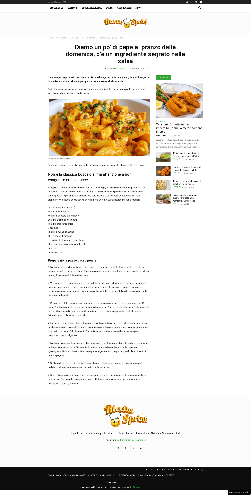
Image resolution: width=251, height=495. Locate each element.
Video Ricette (123, 8)
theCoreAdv (135, 487)
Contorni (73, 8)
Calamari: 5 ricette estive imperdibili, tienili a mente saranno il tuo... (179, 128)
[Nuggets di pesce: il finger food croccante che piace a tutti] (163, 171)
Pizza (109, 8)
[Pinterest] (191, 2)
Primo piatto (61, 38)
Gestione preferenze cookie (239, 492)
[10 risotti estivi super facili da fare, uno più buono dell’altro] (163, 157)
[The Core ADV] (111, 483)
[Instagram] (186, 2)
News (139, 8)
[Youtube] (201, 2)
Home (50, 38)
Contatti (150, 469)
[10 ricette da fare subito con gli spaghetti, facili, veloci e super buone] (163, 185)
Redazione (172, 469)
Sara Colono (161, 135)
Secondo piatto (161, 121)
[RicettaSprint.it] (125, 23)
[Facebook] (182, 2)
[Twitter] (196, 2)
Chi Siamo (160, 469)
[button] (199, 8)
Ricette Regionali (92, 8)
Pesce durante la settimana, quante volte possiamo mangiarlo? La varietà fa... (186, 198)
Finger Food (56, 8)
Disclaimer (184, 469)
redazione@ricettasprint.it (132, 440)
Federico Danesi (115, 68)
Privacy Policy (197, 469)
